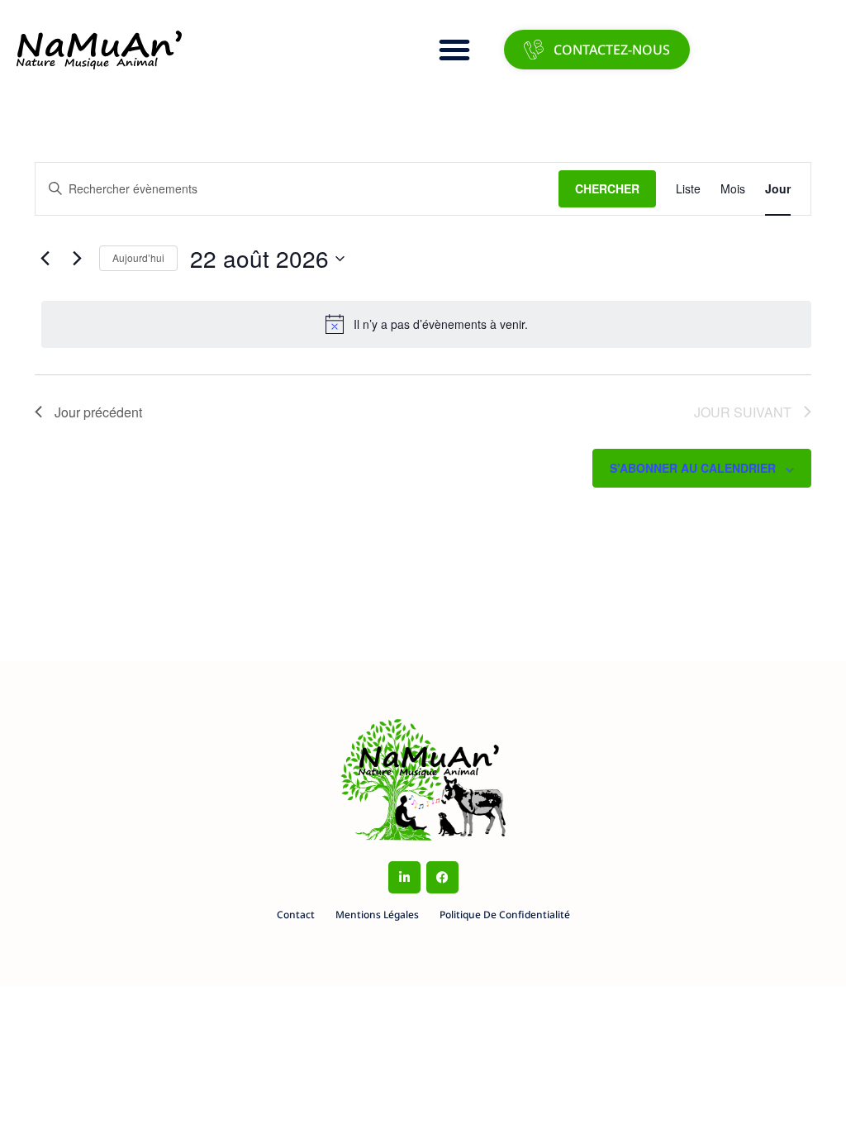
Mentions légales (377, 914)
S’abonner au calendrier (693, 468)
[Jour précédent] (45, 259)
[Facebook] (442, 877)
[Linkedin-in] (404, 877)
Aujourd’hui (138, 257)
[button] (454, 49)
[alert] (426, 324)
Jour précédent (98, 412)
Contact (296, 914)
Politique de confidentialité (505, 914)
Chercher (607, 188)
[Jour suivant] (77, 259)
